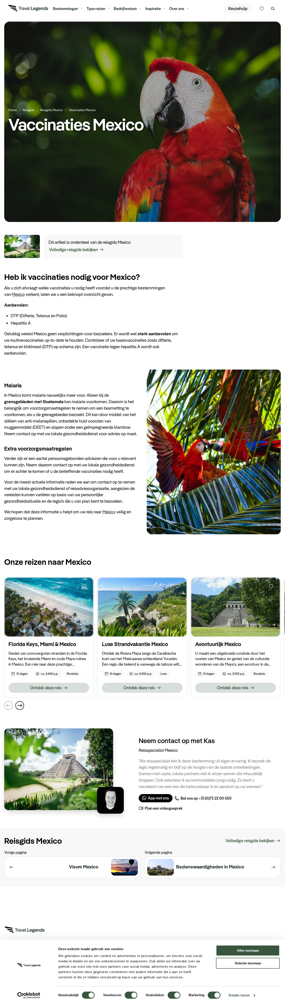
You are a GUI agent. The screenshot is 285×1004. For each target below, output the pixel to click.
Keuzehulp (237, 8)
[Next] (19, 705)
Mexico (18, 294)
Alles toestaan (248, 950)
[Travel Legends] (28, 8)
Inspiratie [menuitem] (153, 8)
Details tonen (239, 995)
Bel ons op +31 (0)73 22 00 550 (206, 798)
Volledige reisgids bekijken (73, 249)
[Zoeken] (273, 9)
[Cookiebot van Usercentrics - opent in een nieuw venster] (28, 995)
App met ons (158, 797)
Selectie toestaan (248, 963)
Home (12, 110)
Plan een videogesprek (164, 808)
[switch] (131, 993)
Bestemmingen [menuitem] (65, 8)
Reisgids (28, 110)
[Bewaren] (84, 586)
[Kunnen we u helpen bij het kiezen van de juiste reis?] (262, 8)
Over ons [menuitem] (176, 8)
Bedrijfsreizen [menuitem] (125, 8)
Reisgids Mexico (51, 110)
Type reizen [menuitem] (96, 8)
